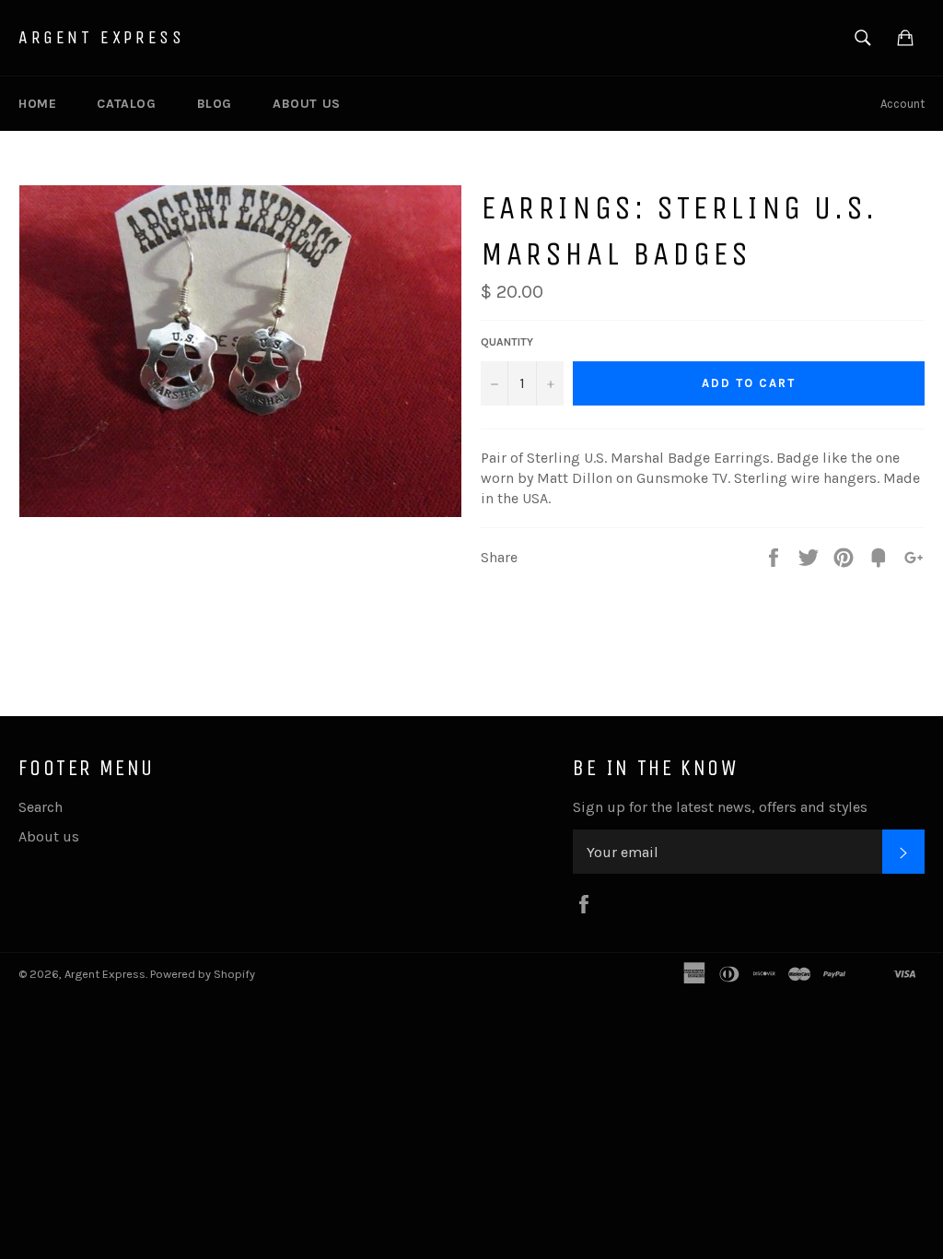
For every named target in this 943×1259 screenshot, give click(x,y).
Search (40, 807)
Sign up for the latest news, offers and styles (720, 807)
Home (37, 104)
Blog (214, 104)
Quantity (507, 341)
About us (307, 104)
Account (902, 104)
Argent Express (101, 37)
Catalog (126, 104)
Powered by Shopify (202, 974)
